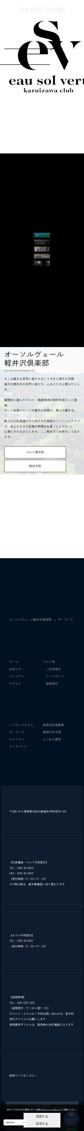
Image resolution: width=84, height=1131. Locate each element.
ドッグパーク (18, 746)
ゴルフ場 (49, 661)
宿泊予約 (35, 466)
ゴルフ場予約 (35, 452)
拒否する (42, 1123)
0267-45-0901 (25, 940)
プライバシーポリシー (51, 1109)
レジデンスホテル (21, 725)
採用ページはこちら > (23, 1075)
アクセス (15, 683)
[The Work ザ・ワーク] (42, 263)
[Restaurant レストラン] (42, 256)
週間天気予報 (52, 732)
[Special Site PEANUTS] (42, 235)
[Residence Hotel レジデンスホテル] (42, 249)
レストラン (16, 739)
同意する (42, 1116)
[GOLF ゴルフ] (42, 242)
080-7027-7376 (26, 1003)
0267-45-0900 (25, 868)
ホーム (13, 661)
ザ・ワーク (16, 732)
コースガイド (53, 676)
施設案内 (50, 683)
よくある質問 (52, 739)
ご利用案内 (52, 669)
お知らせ (15, 669)
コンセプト (16, 676)
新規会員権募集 (53, 725)
